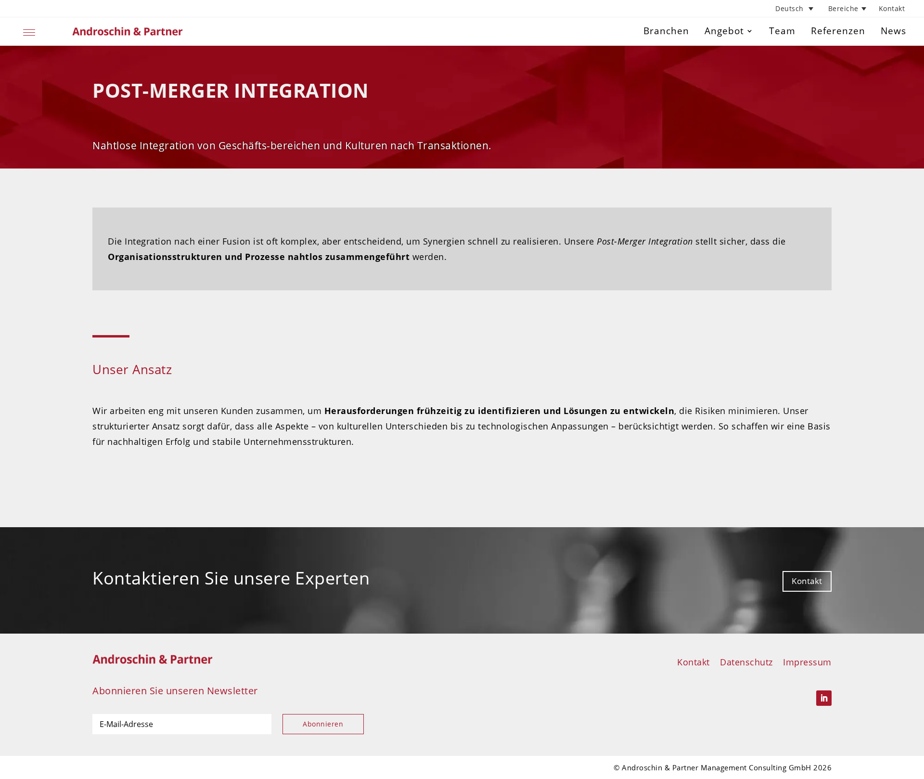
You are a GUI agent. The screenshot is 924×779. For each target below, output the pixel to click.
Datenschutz (746, 662)
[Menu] (29, 31)
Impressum (807, 662)
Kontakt (892, 8)
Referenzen (838, 31)
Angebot (724, 31)
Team (782, 31)
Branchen (666, 31)
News (893, 31)
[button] (795, 8)
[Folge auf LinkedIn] (824, 698)
